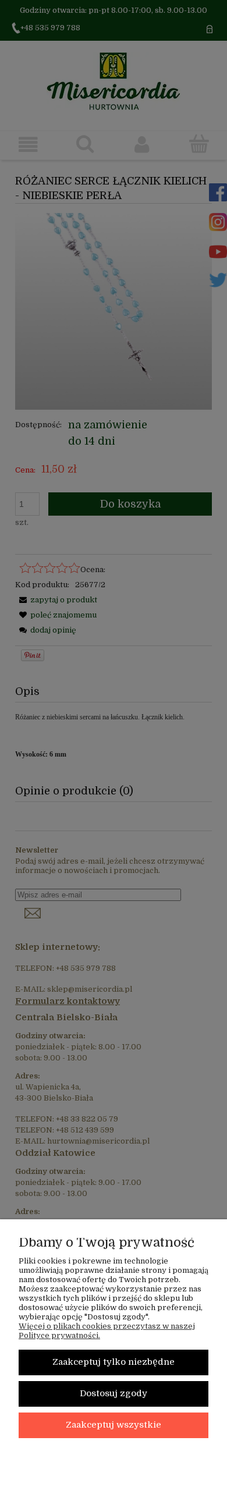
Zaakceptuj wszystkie (113, 1425)
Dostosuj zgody (113, 1394)
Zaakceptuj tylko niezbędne (113, 1362)
